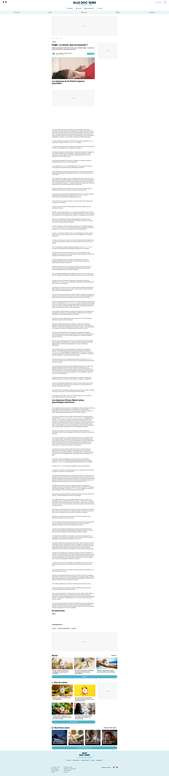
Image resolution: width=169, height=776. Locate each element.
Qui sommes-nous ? (55, 767)
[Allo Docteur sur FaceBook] (3, 2)
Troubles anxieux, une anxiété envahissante (92, 742)
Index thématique (67, 770)
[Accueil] (84, 755)
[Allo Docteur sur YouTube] (117, 767)
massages (74, 488)
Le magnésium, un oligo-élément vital (75, 742)
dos (91, 499)
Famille (117, 12)
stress (91, 141)
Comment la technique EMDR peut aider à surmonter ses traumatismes (83, 717)
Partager (92, 53)
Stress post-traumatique (63, 628)
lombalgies (63, 166)
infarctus (54, 227)
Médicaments (99, 760)
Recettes (69, 760)
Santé (50, 12)
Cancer (92, 760)
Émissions (152, 12)
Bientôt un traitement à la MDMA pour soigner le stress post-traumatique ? (84, 672)
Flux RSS (53, 772)
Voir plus (84, 676)
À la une (18, 12)
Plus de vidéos (60, 682)
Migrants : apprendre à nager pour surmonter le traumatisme (106, 671)
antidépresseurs (56, 352)
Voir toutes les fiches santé (84, 747)
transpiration (81, 418)
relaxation (60, 461)
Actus (79, 8)
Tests (100, 8)
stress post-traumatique (72, 303)
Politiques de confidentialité (69, 768)
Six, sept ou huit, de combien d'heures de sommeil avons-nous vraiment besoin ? (84, 699)
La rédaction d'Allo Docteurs (65, 53)
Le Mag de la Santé (85, 760)
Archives (73, 628)
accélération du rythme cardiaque (69, 418)
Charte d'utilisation (55, 770)
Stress (61, 38)
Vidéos (71, 8)
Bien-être (83, 12)
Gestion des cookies (68, 767)
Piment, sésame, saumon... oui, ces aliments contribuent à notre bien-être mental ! (62, 717)
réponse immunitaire (87, 247)
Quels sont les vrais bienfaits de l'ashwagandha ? (62, 698)
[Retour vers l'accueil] (84, 3)
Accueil (53, 38)
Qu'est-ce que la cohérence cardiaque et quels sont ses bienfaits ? (61, 672)
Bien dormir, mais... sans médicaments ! (58, 742)
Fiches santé (90, 8)
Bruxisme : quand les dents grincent (109, 742)
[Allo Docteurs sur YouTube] (6, 2)
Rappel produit (76, 760)
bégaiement (73, 142)
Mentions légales (54, 768)
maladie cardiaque (83, 195)
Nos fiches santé (61, 728)
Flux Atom (66, 772)
